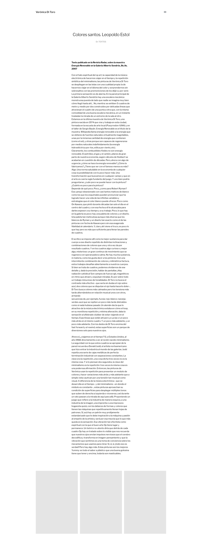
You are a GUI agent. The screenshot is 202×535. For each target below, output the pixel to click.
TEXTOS (102, 42)
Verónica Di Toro (45, 12)
